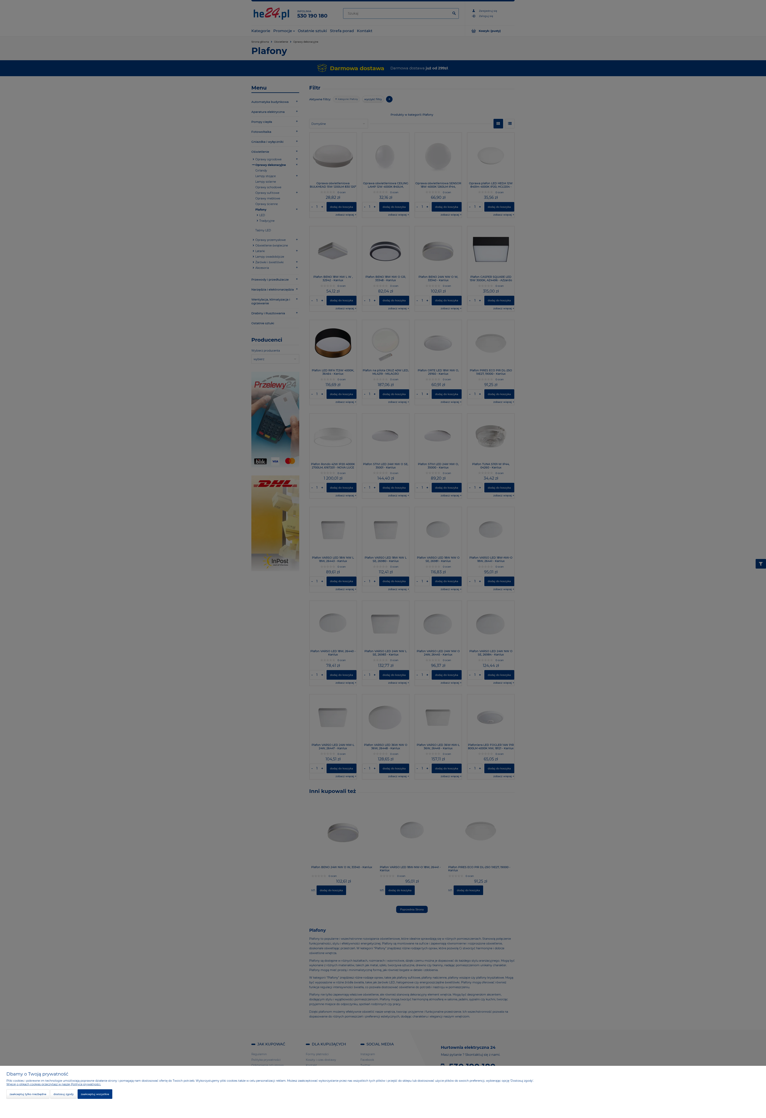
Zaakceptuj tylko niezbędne (28, 1094)
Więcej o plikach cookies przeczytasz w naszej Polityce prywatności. (53, 1084)
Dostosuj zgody (63, 1094)
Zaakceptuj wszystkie (95, 1094)
